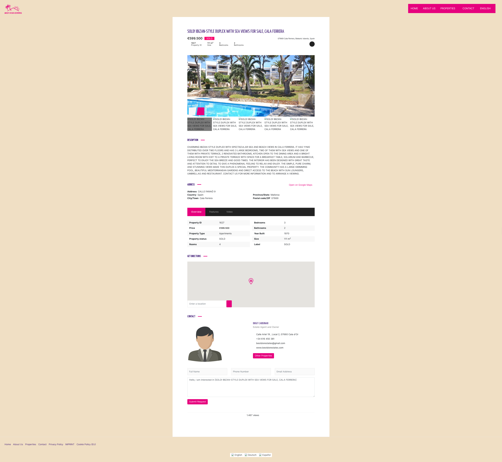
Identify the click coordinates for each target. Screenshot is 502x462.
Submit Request (197, 401)
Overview (196, 211)
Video (229, 211)
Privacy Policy (56, 444)
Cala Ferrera (206, 198)
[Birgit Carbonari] (205, 344)
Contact (468, 8)
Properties (447, 8)
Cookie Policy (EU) (86, 444)
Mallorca (275, 195)
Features (214, 211)
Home (414, 8)
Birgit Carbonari (260, 323)
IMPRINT (69, 444)
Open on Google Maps (301, 185)
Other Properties (263, 355)
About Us (429, 8)
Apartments (225, 233)
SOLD (222, 239)
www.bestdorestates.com (269, 347)
